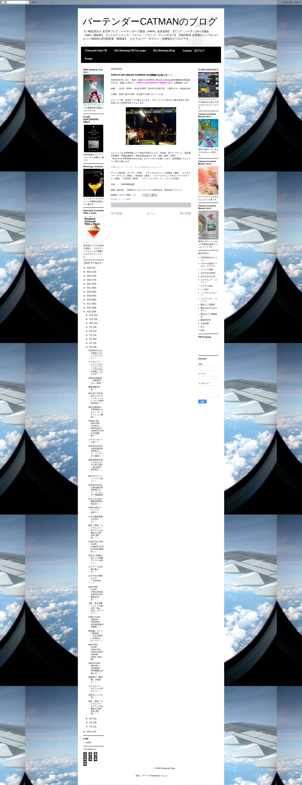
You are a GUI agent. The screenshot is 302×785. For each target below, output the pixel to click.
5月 (91, 343)
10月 (91, 323)
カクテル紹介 (207, 286)
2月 (91, 722)
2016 (89, 308)
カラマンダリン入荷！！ (95, 440)
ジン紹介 (205, 289)
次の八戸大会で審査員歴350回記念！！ (95, 501)
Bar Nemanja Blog (164, 50)
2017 (89, 304)
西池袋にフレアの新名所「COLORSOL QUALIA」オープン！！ (95, 636)
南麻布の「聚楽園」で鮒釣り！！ (95, 679)
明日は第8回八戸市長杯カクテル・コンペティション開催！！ (95, 412)
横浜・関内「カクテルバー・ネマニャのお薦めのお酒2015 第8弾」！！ (95, 531)
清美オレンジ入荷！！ (95, 696)
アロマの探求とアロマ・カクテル (209, 264)
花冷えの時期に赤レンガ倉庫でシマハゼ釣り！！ (95, 559)
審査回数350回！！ (94, 388)
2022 (89, 284)
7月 (91, 335)
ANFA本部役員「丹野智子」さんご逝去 (95, 380)
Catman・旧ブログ (193, 50)
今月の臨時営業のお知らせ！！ (95, 519)
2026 (89, 268)
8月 (91, 331)
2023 (89, 280)
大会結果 (205, 323)
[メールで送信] (143, 195)
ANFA (88, 742)
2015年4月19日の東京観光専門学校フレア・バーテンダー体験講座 (95, 490)
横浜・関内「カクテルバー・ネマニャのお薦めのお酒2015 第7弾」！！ (95, 707)
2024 (89, 276)
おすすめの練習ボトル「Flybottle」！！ (95, 579)
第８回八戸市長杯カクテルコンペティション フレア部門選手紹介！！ (96, 398)
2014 (89, 731)
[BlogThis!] (146, 195)
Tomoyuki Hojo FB (96, 50)
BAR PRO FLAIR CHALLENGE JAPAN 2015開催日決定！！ (95, 593)
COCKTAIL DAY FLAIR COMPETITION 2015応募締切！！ (96, 547)
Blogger (164, 775)
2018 (89, 300)
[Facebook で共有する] (152, 195)
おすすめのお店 (208, 276)
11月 (91, 319)
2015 (89, 311)
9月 (91, 327)
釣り (203, 327)
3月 (91, 718)
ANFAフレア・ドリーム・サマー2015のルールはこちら (136, 167)
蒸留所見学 (206, 320)
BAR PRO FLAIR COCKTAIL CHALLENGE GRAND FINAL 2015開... (95, 652)
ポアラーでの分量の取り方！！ (95, 569)
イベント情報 (124, 199)
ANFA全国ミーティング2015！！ (95, 510)
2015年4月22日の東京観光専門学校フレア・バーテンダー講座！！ (95, 451)
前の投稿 (185, 213)
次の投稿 (116, 213)
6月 (91, 339)
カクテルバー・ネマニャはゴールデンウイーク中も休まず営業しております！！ (95, 368)
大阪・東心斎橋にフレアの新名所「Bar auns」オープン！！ (95, 608)
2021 (89, 288)
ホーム (151, 213)
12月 (91, 315)
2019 (89, 296)
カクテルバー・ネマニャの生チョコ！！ (95, 688)
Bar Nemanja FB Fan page (130, 50)
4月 (91, 347)
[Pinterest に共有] (155, 195)
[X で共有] (149, 195)
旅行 (203, 330)
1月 (91, 726)
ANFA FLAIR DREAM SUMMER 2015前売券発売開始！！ (95, 622)
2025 (89, 272)
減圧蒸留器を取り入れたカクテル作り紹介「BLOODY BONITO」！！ (95, 466)
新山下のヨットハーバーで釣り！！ (95, 478)
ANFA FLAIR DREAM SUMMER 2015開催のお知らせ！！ (95, 668)
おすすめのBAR (208, 273)
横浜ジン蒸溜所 (208, 304)
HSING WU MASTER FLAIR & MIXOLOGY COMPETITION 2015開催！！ (96, 428)
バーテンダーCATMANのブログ (150, 21)
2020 (89, 292)
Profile (88, 59)
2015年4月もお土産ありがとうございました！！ (95, 354)
